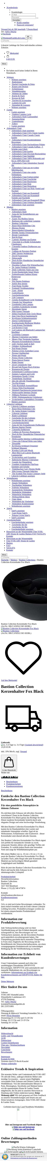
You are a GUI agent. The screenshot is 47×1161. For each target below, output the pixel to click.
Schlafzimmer (17, 89)
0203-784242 (10, 32)
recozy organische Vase (21, 365)
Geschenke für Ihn (19, 527)
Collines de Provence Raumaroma (25, 432)
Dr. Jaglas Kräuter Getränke (23, 411)
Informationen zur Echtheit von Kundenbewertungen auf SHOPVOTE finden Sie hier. (21, 974)
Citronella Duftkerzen (20, 430)
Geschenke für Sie (19, 525)
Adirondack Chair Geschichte (23, 179)
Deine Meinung (7, 981)
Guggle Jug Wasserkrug (21, 462)
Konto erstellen (23, 23)
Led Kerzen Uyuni (19, 328)
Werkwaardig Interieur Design (24, 392)
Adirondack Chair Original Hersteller (27, 202)
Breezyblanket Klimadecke (22, 230)
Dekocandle (16, 258)
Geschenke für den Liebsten (23, 418)
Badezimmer (16, 82)
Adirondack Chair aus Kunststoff (25, 193)
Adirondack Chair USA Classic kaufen (27, 133)
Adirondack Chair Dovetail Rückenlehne (28, 154)
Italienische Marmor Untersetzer (24, 460)
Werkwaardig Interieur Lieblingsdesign (27, 439)
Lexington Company (20, 334)
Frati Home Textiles (19, 286)
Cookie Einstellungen (10, 1043)
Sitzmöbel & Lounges (20, 105)
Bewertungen (6, 1052)
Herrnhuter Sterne (19, 309)
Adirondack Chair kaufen (22, 151)
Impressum (5, 1057)
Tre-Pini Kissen (18, 383)
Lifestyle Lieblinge (14, 404)
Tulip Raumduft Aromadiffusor (24, 385)
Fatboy (14, 124)
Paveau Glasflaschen (20, 353)
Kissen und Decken (19, 86)
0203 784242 (10, 1002)
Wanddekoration (18, 91)
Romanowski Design (20, 369)
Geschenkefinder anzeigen (22, 522)
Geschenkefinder (13, 520)
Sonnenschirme (18, 119)
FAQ (34, 534)
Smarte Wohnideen (19, 483)
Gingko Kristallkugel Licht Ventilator (27, 300)
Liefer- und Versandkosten (12, 1036)
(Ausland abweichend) (34, 745)
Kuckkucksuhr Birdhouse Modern (25, 323)
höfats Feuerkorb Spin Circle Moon (26, 314)
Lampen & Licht (18, 103)
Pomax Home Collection (21, 358)
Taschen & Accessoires (21, 100)
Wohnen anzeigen (18, 80)
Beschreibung (12, 782)
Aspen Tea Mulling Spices (22, 219)
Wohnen (10, 77)
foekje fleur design (19, 283)
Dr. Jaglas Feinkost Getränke (23, 267)
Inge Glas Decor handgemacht (24, 316)
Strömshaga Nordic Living (22, 376)
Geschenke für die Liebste (22, 420)
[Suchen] (2, 40)
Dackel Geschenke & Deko (23, 84)
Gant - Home (17, 290)
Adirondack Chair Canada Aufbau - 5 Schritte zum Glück (27, 148)
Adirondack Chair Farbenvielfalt (25, 177)
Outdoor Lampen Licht (21, 114)
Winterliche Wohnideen (21, 494)
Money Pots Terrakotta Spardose (25, 339)
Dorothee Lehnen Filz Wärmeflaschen (27, 265)
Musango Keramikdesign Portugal (25, 341)
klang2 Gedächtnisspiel (21, 321)
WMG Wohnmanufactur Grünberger (26, 397)
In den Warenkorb (9, 770)
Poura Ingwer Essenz (20, 360)
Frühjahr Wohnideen (20, 487)
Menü (4, 64)
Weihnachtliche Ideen (20, 497)
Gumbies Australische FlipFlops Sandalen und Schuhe (24, 465)
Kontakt (9, 536)
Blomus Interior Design (21, 427)
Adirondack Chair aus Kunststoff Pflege (28, 200)
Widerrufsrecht (7, 1033)
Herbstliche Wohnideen (21, 492)
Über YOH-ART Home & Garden (24, 532)
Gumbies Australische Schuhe (24, 307)
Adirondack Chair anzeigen (22, 131)
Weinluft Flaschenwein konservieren (26, 390)
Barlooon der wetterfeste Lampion (25, 221)
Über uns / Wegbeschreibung (13, 1045)
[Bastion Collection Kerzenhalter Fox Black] (20, 628)
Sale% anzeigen (18, 511)
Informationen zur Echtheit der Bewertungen (23, 1158)
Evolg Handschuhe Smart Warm (25, 272)
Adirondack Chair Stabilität (22, 156)
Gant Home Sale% (19, 513)
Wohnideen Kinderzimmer (22, 504)
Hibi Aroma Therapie (20, 311)
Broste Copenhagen (19, 235)
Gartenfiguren (17, 121)
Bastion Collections (19, 223)
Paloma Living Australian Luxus (25, 351)
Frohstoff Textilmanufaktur (22, 288)
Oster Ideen (16, 499)
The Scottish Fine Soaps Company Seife (28, 474)
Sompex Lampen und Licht (23, 374)
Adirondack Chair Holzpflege (23, 186)
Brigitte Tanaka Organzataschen (24, 233)
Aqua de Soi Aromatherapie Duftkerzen (28, 425)
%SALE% (41, 534)
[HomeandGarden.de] (13, 38)
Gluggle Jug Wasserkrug (21, 302)
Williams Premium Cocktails (23, 395)
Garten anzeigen (18, 112)
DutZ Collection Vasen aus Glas (25, 270)
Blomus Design (18, 228)
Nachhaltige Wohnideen (21, 485)
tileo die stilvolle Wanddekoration (25, 381)
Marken (9, 207)
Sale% (9, 508)
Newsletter (5, 1047)
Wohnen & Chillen (19, 93)
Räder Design (17, 362)
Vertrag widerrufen (9, 1064)
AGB (3, 1038)
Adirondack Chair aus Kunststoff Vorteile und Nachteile (25, 196)
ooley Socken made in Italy (22, 344)
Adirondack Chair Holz (21, 184)
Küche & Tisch (18, 96)
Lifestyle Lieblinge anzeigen (23, 406)
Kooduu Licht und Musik (22, 450)
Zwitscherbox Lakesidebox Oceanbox (27, 399)
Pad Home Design (19, 348)
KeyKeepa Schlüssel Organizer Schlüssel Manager (24, 447)
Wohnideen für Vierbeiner (22, 501)
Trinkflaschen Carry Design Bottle (25, 469)
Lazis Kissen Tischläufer (21, 325)
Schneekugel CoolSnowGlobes (24, 372)
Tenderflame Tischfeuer (21, 379)
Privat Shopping (13, 1015)
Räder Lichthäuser (19, 416)
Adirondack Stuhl (19, 212)
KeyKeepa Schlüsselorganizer (24, 318)
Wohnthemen (12, 478)
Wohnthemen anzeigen (20, 480)
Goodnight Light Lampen (22, 304)
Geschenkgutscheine (20, 295)
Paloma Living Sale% (20, 515)
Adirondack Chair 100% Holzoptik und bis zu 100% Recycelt (28, 159)
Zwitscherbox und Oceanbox (23, 457)
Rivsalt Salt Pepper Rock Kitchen (25, 367)
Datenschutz (6, 1040)
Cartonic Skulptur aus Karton (23, 239)
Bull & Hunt (16, 237)
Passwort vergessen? (25, 25)
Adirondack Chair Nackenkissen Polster (28, 144)
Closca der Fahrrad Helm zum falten (26, 441)
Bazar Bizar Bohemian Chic (23, 226)
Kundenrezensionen (14, 786)
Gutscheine (5, 1050)
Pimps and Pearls (18, 355)
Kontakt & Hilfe (7, 1059)
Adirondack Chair (14, 128)
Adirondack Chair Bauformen (24, 182)
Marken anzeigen (18, 209)
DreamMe (15, 443)
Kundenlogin (12, 7)
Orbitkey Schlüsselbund (21, 346)
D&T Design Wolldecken (22, 253)
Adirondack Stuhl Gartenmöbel (24, 117)
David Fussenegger (19, 256)
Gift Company (17, 297)
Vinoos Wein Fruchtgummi (22, 388)
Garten (9, 110)
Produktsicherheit (13, 784)
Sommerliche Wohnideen (22, 490)
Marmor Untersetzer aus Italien (24, 337)
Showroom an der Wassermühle (19, 531)
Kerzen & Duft (17, 98)
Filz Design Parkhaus (20, 281)
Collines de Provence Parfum (23, 251)
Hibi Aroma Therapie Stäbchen (24, 471)
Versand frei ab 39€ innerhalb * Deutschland (19, 29)
